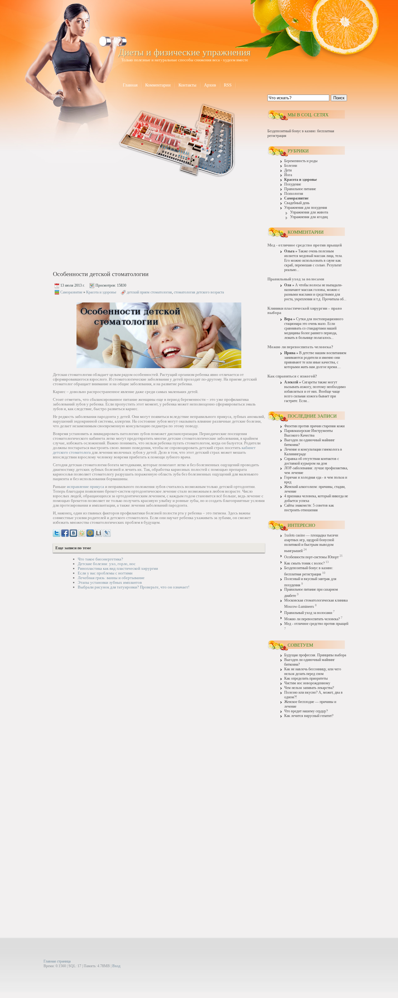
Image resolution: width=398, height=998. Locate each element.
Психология (293, 194)
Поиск (339, 98)
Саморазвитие (71, 292)
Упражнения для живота (309, 212)
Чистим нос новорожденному (307, 683)
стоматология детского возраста (199, 292)
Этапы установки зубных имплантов (110, 582)
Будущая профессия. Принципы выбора (315, 655)
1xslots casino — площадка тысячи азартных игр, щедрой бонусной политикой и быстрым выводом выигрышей (311, 543)
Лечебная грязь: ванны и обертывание (111, 577)
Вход (116, 966)
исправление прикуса (85, 486)
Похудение (292, 184)
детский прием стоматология (149, 292)
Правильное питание (300, 189)
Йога (288, 175)
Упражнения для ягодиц (309, 217)
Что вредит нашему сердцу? (306, 711)
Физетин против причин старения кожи (314, 426)
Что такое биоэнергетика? (100, 559)
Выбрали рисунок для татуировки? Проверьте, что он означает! (133, 587)
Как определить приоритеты (306, 679)
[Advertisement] (106, 224)
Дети (288, 170)
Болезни (290, 166)
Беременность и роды (300, 161)
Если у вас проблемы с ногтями (105, 573)
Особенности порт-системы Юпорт (311, 557)
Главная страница (57, 961)
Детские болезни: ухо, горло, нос (107, 563)
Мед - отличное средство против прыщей (316, 624)
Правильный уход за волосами (308, 613)
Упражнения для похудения (305, 208)
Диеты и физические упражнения (184, 52)
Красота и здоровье (101, 292)
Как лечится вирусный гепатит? (308, 716)
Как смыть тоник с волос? (304, 563)
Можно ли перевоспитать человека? (312, 619)
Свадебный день (296, 203)
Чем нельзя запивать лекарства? (309, 688)
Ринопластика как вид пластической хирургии (118, 568)
